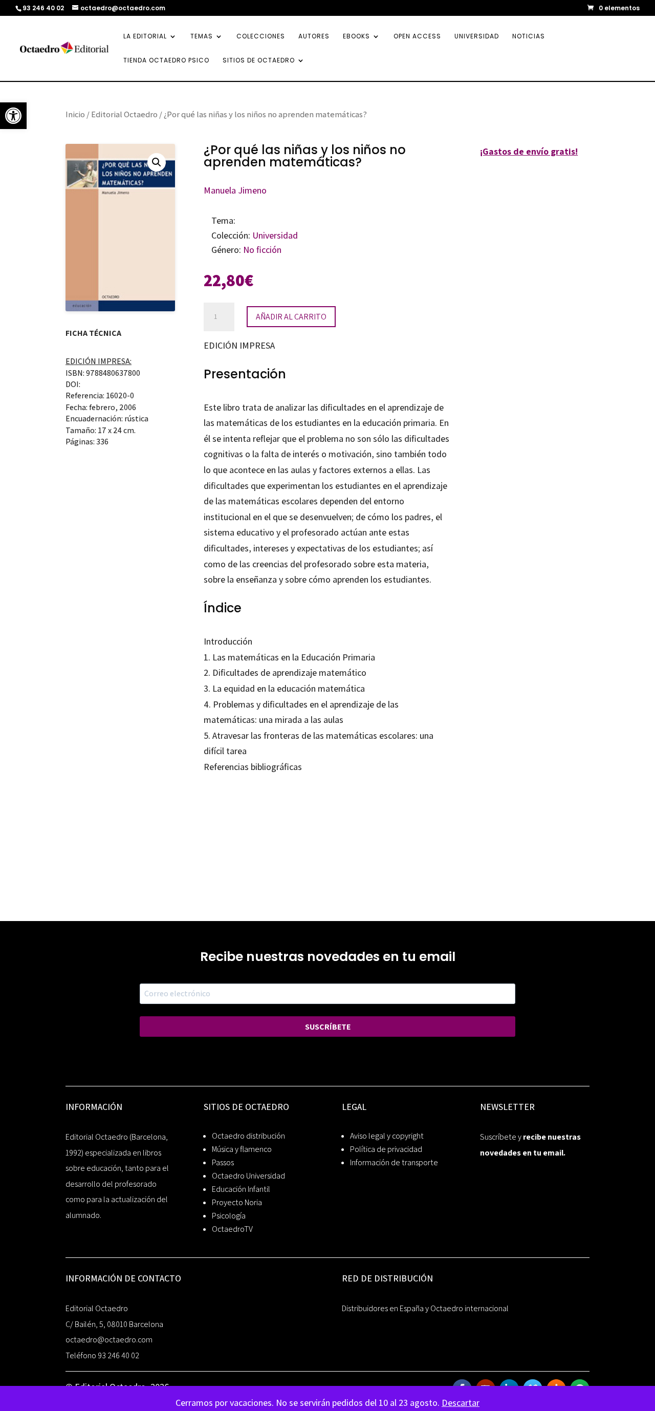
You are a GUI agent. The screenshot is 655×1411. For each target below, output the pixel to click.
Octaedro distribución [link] (248, 1135)
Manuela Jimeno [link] (235, 190)
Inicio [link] (75, 114)
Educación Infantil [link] (241, 1189)
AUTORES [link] (314, 36)
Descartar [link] (460, 1402)
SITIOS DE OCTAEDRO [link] (259, 61)
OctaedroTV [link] (232, 1229)
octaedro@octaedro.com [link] (109, 1339)
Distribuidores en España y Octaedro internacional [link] (425, 1308)
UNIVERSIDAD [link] (476, 36)
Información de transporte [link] (394, 1162)
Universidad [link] (275, 235)
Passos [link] (223, 1162)
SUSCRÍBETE (328, 1026)
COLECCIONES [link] (260, 36)
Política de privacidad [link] (386, 1149)
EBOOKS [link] (356, 36)
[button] (156, 162)
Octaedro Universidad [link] (248, 1175)
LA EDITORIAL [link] (145, 36)
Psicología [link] (229, 1215)
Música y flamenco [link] (242, 1149)
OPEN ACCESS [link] (417, 36)
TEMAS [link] (201, 36)
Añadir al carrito (291, 316)
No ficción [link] (262, 249)
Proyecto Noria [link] (237, 1202)
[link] (13, 115)
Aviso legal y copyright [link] (387, 1135)
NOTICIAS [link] (528, 36)
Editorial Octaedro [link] (124, 114)
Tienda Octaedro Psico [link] (166, 61)
